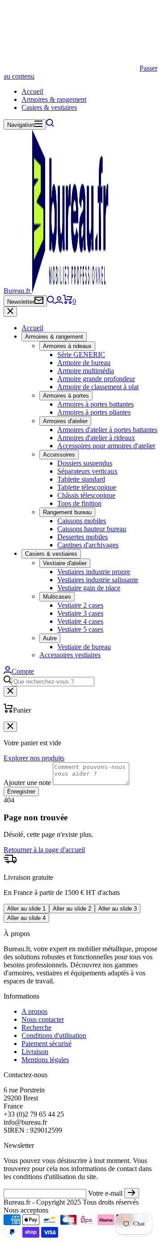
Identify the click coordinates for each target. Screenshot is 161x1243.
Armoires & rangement (53, 99)
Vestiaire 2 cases (80, 605)
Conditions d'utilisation (53, 1035)
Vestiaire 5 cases (80, 629)
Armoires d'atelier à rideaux (96, 437)
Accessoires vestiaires (70, 655)
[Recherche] (50, 124)
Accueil (32, 91)
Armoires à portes (66, 395)
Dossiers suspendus (84, 463)
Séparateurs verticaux (87, 471)
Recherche (36, 1027)
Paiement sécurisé (46, 1043)
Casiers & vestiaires (49, 107)
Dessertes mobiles (82, 537)
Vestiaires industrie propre (93, 571)
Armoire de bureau (83, 362)
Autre (50, 638)
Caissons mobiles (81, 521)
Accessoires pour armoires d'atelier (106, 445)
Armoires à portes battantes (95, 404)
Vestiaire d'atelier (65, 563)
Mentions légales (45, 1059)
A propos (34, 1011)
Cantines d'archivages (88, 545)
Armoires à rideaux (67, 346)
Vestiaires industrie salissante (97, 580)
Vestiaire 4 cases (80, 621)
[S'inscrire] (131, 1193)
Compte (23, 671)
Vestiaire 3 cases (80, 613)
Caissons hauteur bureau (91, 529)
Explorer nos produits (34, 758)
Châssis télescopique (86, 495)
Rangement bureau (67, 512)
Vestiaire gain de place (88, 588)
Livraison (34, 1051)
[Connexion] (59, 301)
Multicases (57, 596)
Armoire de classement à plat (98, 387)
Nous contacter (42, 1019)
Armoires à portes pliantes (94, 412)
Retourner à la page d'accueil (44, 849)
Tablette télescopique (86, 487)
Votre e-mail (105, 1193)
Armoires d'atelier (65, 421)
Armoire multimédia (85, 370)
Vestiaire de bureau (84, 647)
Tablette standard (81, 479)
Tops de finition (79, 503)
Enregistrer (21, 791)
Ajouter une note (27, 782)
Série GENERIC (81, 354)
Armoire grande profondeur (96, 378)
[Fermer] (10, 312)
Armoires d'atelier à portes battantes (107, 429)
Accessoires (59, 454)
